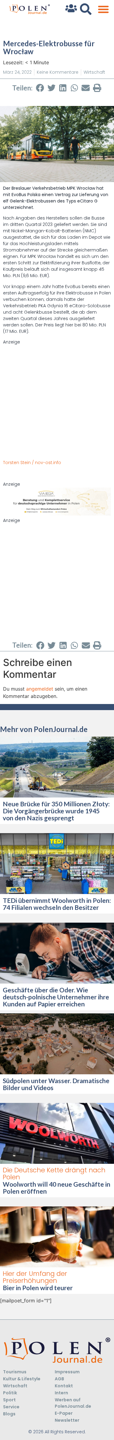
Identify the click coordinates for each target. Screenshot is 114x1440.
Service (11, 1407)
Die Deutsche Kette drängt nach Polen (54, 1173)
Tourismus (14, 1372)
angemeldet (39, 689)
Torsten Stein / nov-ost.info (32, 462)
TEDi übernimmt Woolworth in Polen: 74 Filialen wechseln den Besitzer (57, 903)
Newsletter (67, 1420)
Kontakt (64, 1386)
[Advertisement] (57, 402)
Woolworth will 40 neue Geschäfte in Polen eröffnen (56, 1187)
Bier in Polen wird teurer (38, 1287)
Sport (9, 1400)
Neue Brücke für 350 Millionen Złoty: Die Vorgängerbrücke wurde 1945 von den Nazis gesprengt (56, 811)
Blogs (9, 1414)
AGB (59, 1379)
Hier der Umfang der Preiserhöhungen (35, 1277)
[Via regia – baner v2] (57, 514)
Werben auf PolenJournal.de (73, 1403)
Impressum (67, 1372)
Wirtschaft (94, 72)
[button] (103, 9)
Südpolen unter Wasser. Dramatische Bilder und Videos (56, 1084)
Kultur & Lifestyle (21, 1379)
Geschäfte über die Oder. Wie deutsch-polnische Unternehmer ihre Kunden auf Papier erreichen (56, 997)
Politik (10, 1393)
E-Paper (64, 1413)
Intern (61, 1393)
